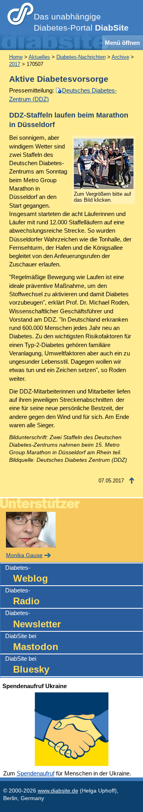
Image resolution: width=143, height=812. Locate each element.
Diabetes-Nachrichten (81, 57)
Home (16, 57)
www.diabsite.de (58, 791)
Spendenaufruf (35, 773)
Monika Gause (24, 555)
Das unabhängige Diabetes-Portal (81, 22)
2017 (14, 64)
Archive (120, 57)
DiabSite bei (31, 642)
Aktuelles (39, 57)
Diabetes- (26, 574)
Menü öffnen (122, 42)
